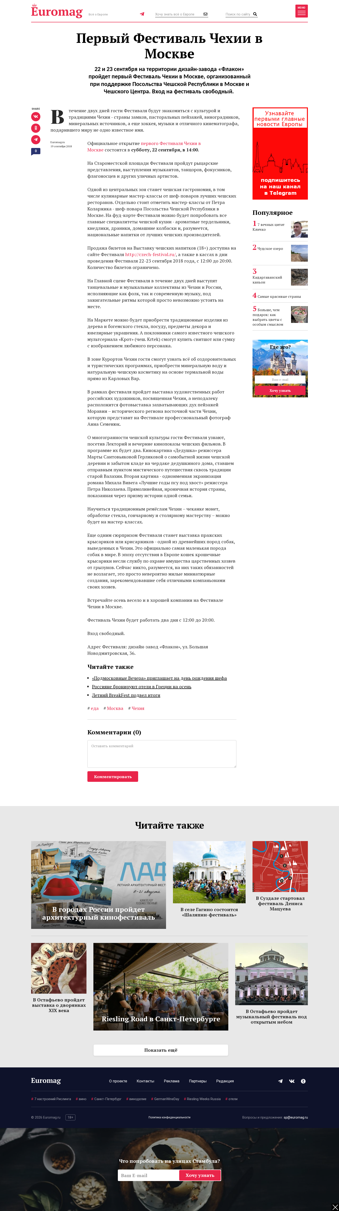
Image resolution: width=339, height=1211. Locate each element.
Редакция (225, 1081)
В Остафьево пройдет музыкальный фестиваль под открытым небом (271, 1016)
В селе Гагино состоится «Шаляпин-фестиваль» (209, 912)
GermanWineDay (165, 1099)
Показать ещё (160, 1050)
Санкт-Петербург (106, 1099)
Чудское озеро (270, 248)
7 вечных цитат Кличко (269, 227)
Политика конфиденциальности (169, 1117)
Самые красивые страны (279, 296)
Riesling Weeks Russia (202, 1099)
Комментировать (113, 776)
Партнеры (198, 1081)
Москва (113, 708)
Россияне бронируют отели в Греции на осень (141, 686)
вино (81, 1099)
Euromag (57, 10)
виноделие (136, 1099)
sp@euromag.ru (296, 1117)
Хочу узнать (280, 390)
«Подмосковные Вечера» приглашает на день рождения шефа (159, 678)
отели (231, 1099)
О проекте (118, 1081)
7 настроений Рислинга (51, 1099)
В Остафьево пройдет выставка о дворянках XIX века (59, 1005)
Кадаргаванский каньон (267, 280)
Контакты (145, 1081)
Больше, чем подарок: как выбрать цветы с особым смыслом (268, 317)
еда (93, 708)
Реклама (171, 1081)
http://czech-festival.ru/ (150, 254)
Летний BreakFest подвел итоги (126, 695)
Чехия (136, 708)
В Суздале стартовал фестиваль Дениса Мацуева (280, 903)
